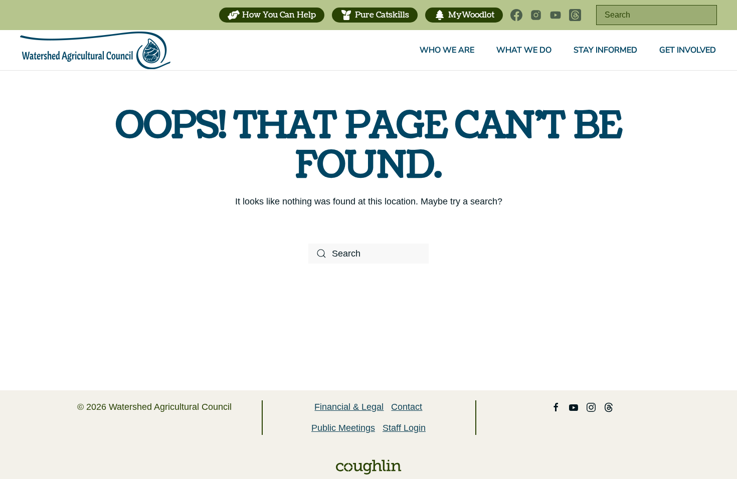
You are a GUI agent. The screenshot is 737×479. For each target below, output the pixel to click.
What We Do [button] (523, 50)
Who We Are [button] (447, 50)
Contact (406, 407)
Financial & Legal (349, 407)
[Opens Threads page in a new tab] (575, 15)
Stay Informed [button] (605, 50)
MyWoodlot (471, 15)
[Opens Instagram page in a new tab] (536, 15)
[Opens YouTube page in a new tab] (555, 15)
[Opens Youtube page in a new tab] (574, 407)
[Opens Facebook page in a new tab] (516, 15)
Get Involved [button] (687, 50)
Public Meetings (343, 428)
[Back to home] (95, 50)
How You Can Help (279, 15)
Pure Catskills (382, 15)
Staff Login (404, 428)
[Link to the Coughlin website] (368, 466)
